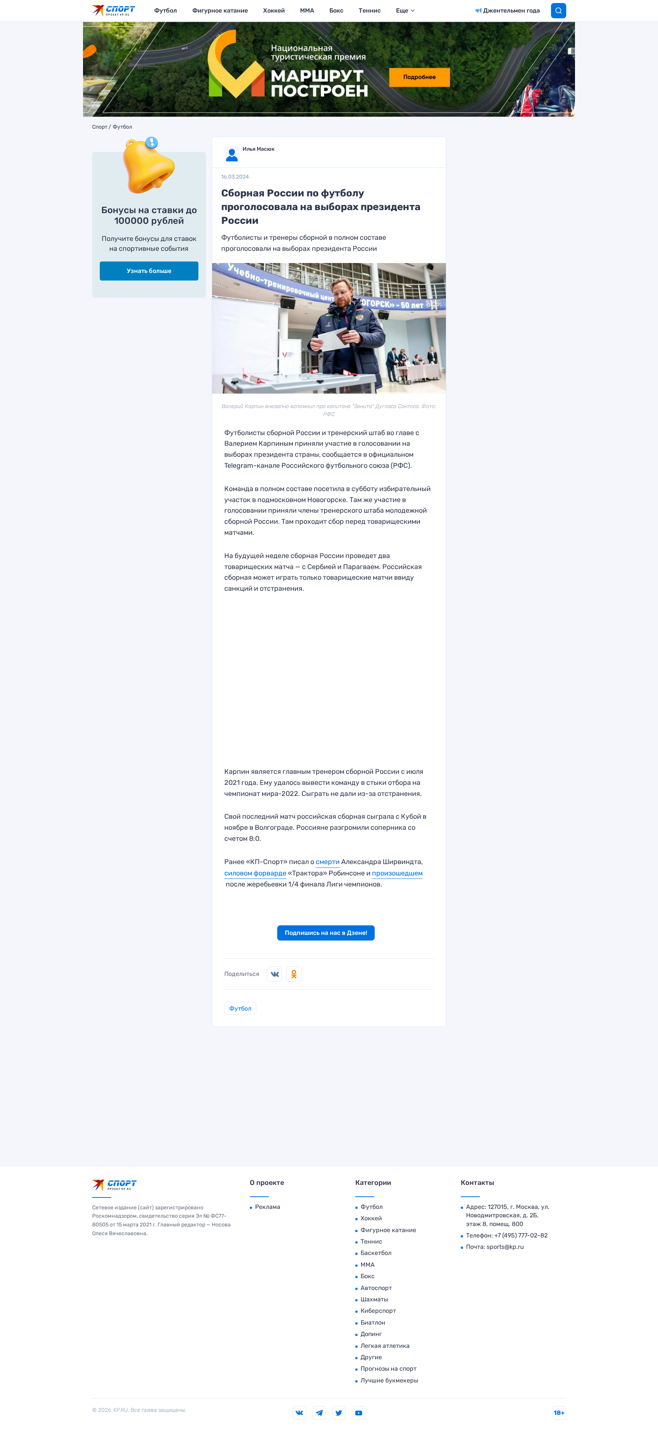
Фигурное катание (220, 10)
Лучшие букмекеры (389, 1380)
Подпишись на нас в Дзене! (326, 932)
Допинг (371, 1334)
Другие (371, 1357)
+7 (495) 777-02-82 (521, 1235)
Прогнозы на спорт (389, 1368)
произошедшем (397, 873)
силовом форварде (255, 873)
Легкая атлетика (385, 1345)
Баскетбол (376, 1252)
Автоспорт (376, 1288)
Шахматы (374, 1299)
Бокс (336, 10)
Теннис (370, 10)
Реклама (267, 1206)
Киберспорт (378, 1310)
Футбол (165, 10)
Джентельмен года (511, 10)
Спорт (99, 127)
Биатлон (373, 1322)
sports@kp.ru (505, 1246)
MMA (307, 10)
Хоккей (274, 10)
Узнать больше (149, 270)
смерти (328, 862)
